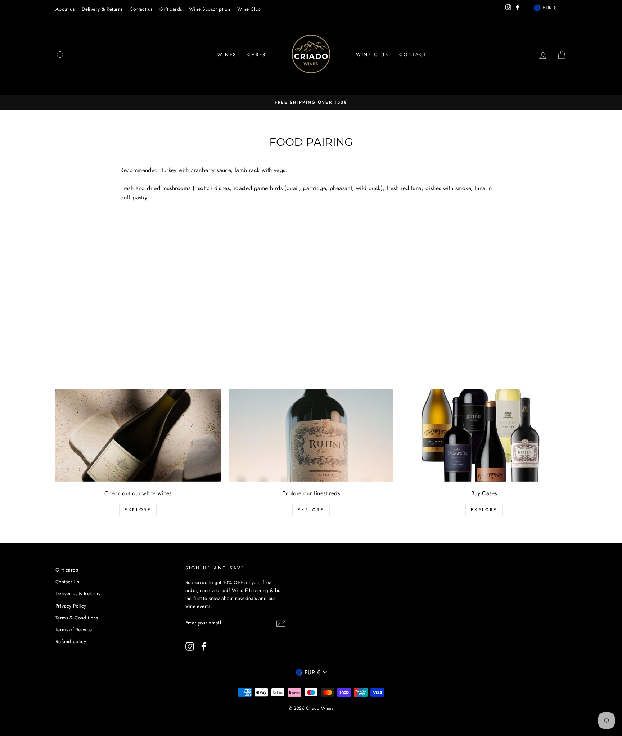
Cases (256, 54)
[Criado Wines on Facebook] (203, 646)
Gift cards (170, 9)
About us (65, 9)
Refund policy (70, 641)
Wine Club (249, 9)
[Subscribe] (280, 623)
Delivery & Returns (102, 9)
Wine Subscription (209, 9)
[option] (311, 102)
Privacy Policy (70, 605)
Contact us (141, 9)
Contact (413, 54)
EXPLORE (138, 509)
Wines (226, 54)
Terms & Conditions (76, 617)
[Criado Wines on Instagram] (189, 646)
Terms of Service (73, 629)
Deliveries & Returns (77, 593)
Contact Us (67, 581)
